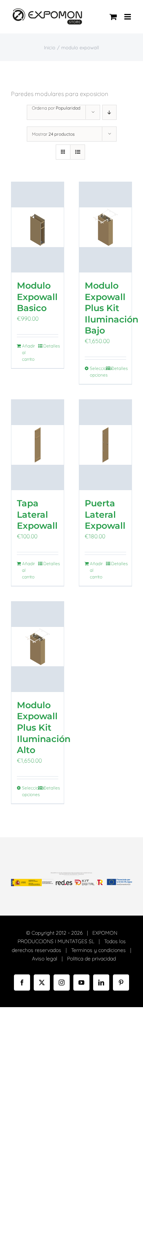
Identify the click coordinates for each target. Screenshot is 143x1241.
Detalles (50, 346)
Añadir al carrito (28, 352)
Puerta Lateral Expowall (105, 514)
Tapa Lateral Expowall (37, 514)
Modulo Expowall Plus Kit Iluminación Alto (43, 727)
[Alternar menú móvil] (128, 17)
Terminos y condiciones (98, 950)
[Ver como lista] (77, 152)
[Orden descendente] (109, 112)
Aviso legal (44, 958)
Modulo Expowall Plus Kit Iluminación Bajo (111, 308)
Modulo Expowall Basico (37, 296)
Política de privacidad (91, 958)
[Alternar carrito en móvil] (113, 17)
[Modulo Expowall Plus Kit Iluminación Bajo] (105, 227)
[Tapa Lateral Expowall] (37, 445)
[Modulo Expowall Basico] (37, 227)
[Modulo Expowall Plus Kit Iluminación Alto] (37, 647)
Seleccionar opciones (97, 371)
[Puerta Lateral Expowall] (105, 445)
